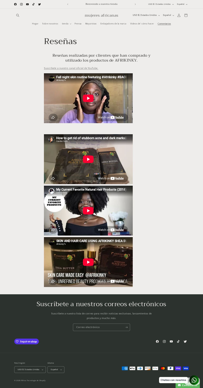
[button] (17, 15)
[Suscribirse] (126, 327)
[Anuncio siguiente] (135, 4)
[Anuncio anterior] (67, 4)
